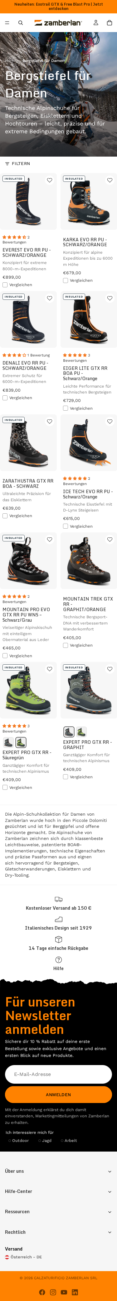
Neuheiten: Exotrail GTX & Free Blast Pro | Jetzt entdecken (58, 6)
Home (10, 60)
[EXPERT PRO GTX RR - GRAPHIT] (8, 742)
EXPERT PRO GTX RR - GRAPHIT (87, 744)
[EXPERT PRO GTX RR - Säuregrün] (21, 742)
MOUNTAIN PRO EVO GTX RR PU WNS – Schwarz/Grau (26, 615)
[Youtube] (64, 1292)
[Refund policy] (58, 943)
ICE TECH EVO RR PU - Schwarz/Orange (88, 494)
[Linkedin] (75, 1292)
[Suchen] (20, 23)
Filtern (21, 163)
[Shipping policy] (58, 903)
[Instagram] (53, 1292)
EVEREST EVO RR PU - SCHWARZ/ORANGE (26, 252)
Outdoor (20, 1140)
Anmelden (58, 1094)
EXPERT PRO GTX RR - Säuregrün (26, 755)
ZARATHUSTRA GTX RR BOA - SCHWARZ (27, 483)
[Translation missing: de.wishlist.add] (49, 180)
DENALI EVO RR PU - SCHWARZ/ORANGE (25, 365)
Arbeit (71, 1140)
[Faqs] (58, 963)
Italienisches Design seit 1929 (58, 927)
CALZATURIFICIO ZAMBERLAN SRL (65, 1278)
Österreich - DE (26, 1257)
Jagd (46, 1140)
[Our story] (58, 923)
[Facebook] (42, 1292)
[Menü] (7, 23)
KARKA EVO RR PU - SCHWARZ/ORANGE (85, 242)
